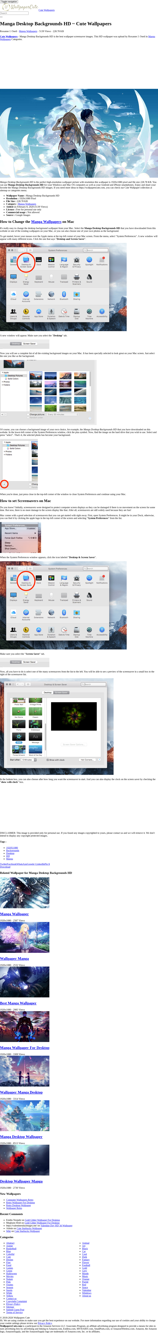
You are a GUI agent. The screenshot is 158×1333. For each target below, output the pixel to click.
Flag (8, 1262)
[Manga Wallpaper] (24, 907)
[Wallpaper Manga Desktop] (24, 1085)
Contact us (11, 1298)
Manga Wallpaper (14, 914)
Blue (8, 1251)
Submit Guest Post (15, 1309)
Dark (84, 1257)
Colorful (10, 1254)
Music (85, 1276)
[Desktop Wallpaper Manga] (24, 1174)
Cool (84, 1254)
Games (9, 1268)
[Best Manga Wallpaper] (24, 996)
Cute (8, 1257)
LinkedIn (40, 864)
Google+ (31, 864)
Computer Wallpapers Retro (19, 1200)
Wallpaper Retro (14, 1208)
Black (85, 1248)
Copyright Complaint (16, 1301)
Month (85, 1273)
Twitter (3, 864)
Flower (85, 1262)
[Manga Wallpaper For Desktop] (24, 1041)
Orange (85, 1279)
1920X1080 (12, 847)
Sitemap (10, 1307)
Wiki (8, 1231)
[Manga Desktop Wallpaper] (24, 1130)
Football (86, 1265)
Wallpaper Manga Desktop (21, 1092)
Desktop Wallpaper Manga (21, 1181)
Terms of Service (14, 1312)
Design (9, 1259)
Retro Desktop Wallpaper (18, 1205)
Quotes (9, 1284)
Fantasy (86, 1259)
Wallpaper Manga (14, 959)
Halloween (11, 1273)
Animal (85, 1243)
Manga (9, 859)
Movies (9, 1276)
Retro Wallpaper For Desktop (20, 1202)
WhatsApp (22, 864)
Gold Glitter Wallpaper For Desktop (42, 1220)
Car (84, 1251)
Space (85, 1287)
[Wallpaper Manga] (24, 952)
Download (5, 867)
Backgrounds (12, 850)
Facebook (12, 864)
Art (83, 1245)
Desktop (10, 853)
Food (8, 1265)
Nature (9, 1279)
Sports (9, 1290)
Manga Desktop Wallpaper (21, 1137)
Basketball (11, 1248)
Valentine (86, 1290)
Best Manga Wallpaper (18, 1003)
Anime (9, 1245)
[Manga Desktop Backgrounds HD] (79, 133)
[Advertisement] (79, 64)
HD (8, 856)
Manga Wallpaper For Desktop (24, 1048)
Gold (84, 1268)
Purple (85, 1282)
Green (9, 1270)
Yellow (9, 1295)
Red (84, 1284)
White (9, 1293)
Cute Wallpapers (47, 10)
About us (86, 1295)
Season (9, 1287)
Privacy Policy (13, 1304)
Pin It (47, 864)
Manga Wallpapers (28, 31)
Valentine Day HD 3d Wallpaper (56, 1225)
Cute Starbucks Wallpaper (29, 1228)
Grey (84, 1270)
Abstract (10, 1243)
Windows (86, 1293)
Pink (8, 1282)
